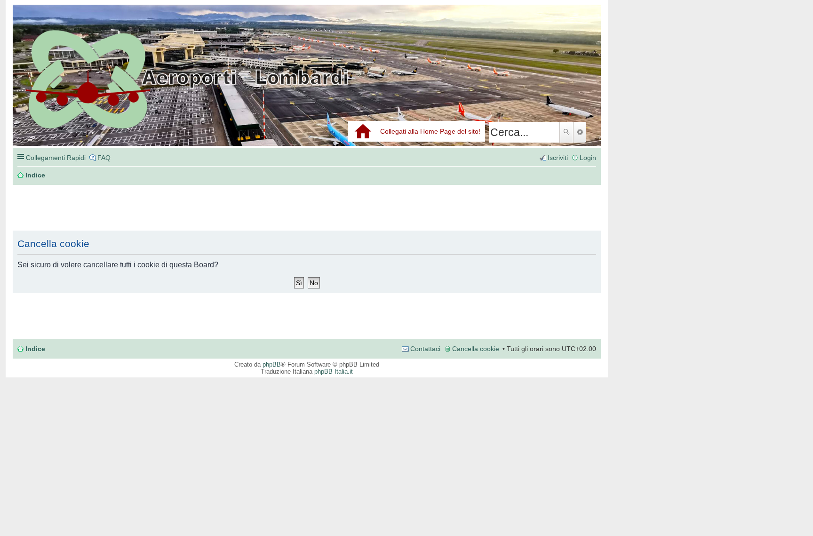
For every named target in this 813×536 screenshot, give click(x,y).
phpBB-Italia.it (333, 371)
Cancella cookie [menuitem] (475, 348)
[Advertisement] (154, 208)
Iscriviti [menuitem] (558, 157)
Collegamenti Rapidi (56, 157)
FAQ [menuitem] (104, 157)
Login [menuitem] (588, 157)
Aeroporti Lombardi (307, 86)
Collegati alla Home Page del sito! (430, 131)
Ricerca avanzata (580, 132)
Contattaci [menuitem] (425, 348)
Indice (35, 348)
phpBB (272, 364)
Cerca (566, 132)
